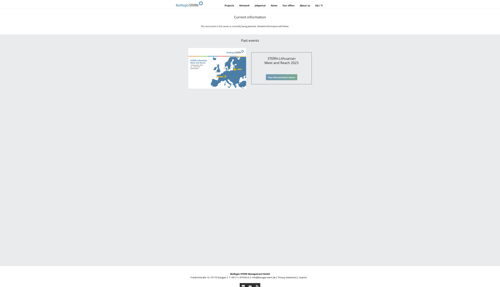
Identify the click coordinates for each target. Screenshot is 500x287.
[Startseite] (189, 4)
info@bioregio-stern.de (264, 277)
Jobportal (260, 5)
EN (317, 5)
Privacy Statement (287, 277)
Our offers (289, 5)
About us (305, 5)
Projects (229, 5)
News (274, 5)
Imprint (303, 277)
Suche (322, 5)
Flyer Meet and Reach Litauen (281, 77)
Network (244, 5)
